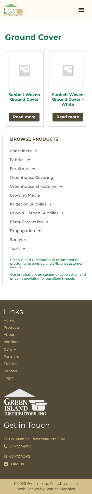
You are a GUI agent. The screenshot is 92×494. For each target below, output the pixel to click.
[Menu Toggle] (81, 10)
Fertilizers (19, 168)
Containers (21, 151)
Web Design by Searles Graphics (46, 489)
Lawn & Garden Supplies (34, 213)
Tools (15, 248)
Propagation (22, 230)
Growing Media (25, 195)
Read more (24, 117)
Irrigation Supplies (28, 204)
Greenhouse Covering (31, 177)
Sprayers (18, 239)
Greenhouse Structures (33, 186)
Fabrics (17, 159)
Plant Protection (26, 222)
